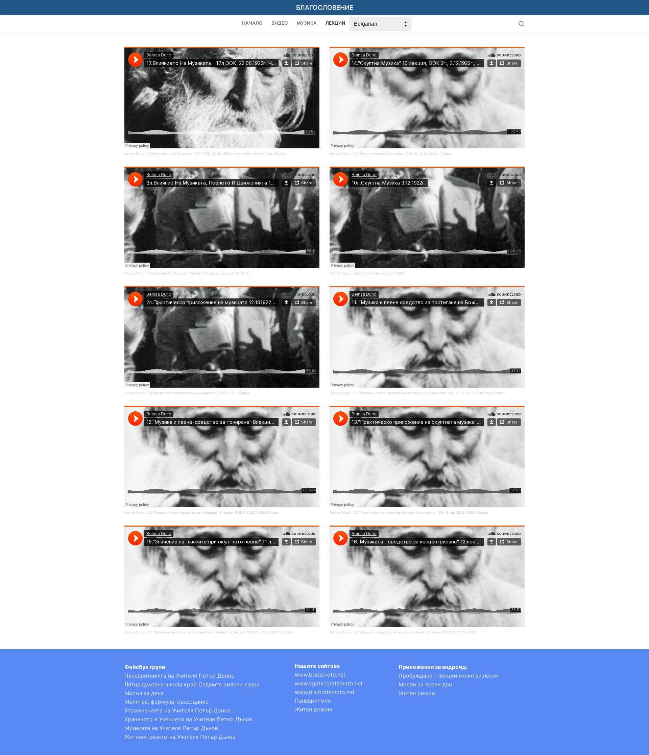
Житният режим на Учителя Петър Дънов (180, 736)
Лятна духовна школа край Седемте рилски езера (192, 684)
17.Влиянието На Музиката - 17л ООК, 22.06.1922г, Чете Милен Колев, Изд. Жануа (216, 153)
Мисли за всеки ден (425, 684)
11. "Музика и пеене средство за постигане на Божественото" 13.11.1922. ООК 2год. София (428, 393)
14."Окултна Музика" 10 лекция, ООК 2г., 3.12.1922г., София (402, 153)
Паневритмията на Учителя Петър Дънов (179, 675)
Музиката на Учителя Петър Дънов (171, 728)
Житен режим (313, 709)
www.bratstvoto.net (320, 674)
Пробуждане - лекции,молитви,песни (449, 675)
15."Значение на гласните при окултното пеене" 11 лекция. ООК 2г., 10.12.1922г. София (220, 632)
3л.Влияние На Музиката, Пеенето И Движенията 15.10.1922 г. (199, 273)
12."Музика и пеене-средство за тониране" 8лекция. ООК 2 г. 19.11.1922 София (213, 512)
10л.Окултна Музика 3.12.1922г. (379, 273)
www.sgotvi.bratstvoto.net (329, 683)
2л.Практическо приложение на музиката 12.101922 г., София (198, 393)
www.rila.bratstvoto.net (325, 692)
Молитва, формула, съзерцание (166, 701)
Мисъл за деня (144, 693)
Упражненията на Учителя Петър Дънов (177, 710)
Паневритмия (313, 700)
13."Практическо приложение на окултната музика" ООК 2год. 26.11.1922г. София (420, 512)
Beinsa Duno (134, 153)
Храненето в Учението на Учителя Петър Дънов (188, 719)
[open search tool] (522, 24)
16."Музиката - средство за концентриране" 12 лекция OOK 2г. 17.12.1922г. (415, 632)
